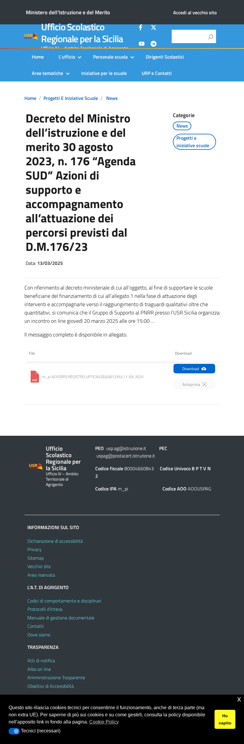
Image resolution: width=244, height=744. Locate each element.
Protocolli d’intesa (44, 609)
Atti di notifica (41, 660)
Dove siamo (38, 634)
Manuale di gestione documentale (60, 617)
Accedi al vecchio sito (195, 12)
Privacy (34, 549)
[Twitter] (154, 28)
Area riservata (41, 574)
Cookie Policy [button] (104, 721)
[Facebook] (142, 28)
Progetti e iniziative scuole (70, 98)
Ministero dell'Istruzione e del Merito (68, 12)
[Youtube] (142, 44)
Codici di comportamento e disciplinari (64, 600)
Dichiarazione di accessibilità (55, 541)
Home (38, 56)
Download (190, 369)
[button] (14, 731)
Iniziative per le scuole (104, 73)
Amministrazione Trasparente (56, 677)
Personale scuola (110, 56)
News (112, 98)
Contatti (35, 626)
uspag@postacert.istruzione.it (125, 455)
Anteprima (191, 384)
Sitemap (35, 557)
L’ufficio (67, 56)
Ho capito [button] (225, 719)
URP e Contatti (157, 73)
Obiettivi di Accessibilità (50, 686)
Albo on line (39, 669)
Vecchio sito (39, 566)
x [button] (239, 699)
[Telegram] (154, 44)
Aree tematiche (47, 73)
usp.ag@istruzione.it (126, 448)
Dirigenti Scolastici (165, 56)
